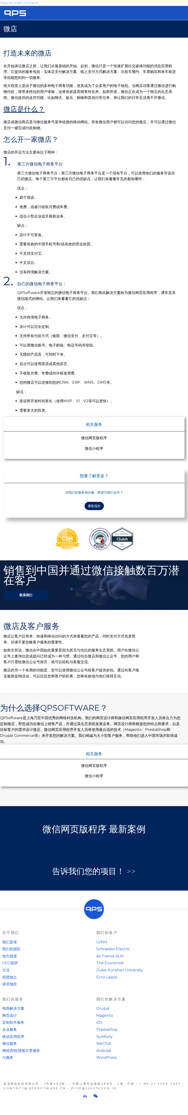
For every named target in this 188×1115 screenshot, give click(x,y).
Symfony (104, 1036)
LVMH (101, 942)
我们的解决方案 (111, 999)
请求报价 (9, 984)
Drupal (102, 1008)
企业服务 (9, 1029)
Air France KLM (110, 956)
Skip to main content (19, 3)
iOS (99, 1022)
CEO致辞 (10, 963)
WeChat (103, 1043)
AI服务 (7, 1057)
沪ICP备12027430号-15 (93, 1088)
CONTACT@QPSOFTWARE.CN (34, 1088)
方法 (6, 970)
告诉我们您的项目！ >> (94, 871)
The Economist (110, 963)
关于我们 (10, 933)
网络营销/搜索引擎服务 (21, 1050)
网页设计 (9, 1015)
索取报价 (94, 506)
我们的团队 (11, 949)
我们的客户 (106, 933)
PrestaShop (107, 1029)
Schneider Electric (113, 949)
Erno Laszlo (106, 977)
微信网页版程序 (94, 438)
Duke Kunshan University (119, 970)
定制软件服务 (13, 1022)
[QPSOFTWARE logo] (15, 13)
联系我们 (25, 595)
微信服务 (9, 1043)
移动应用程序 (13, 1036)
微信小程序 (94, 448)
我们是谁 (9, 942)
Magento (104, 1015)
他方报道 (9, 956)
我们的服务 (12, 999)
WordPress (106, 1057)
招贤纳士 (9, 977)
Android (103, 1050)
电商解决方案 (13, 1008)
